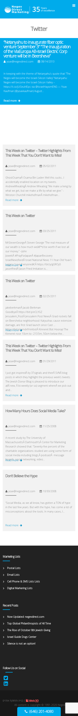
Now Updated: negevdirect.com (25, 616)
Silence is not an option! (21, 643)
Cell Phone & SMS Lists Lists (23, 581)
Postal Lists (13, 568)
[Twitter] (6, 679)
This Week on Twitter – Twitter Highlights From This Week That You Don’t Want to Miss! (38, 153)
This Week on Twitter (20, 215)
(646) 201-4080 (41, 711)
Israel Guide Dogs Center (21, 636)
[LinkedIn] (6, 684)
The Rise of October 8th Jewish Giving (28, 630)
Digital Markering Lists (19, 588)
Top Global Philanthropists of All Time (29, 623)
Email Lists (13, 574)
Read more (10, 100)
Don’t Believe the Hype (21, 475)
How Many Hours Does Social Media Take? (35, 410)
